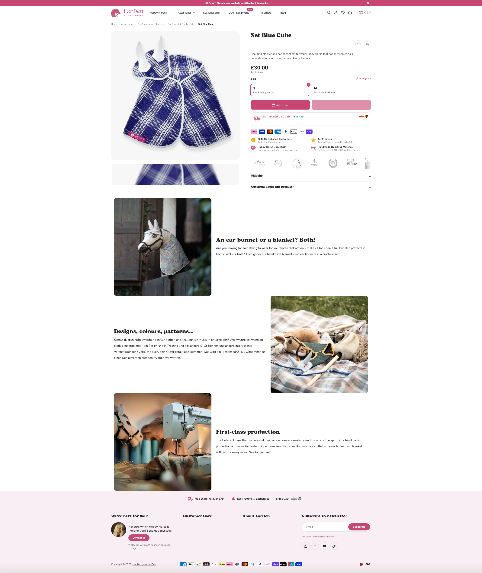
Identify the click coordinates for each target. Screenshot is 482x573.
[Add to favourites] (358, 43)
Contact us (139, 537)
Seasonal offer (211, 12)
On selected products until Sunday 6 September (243, 3)
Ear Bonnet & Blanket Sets (181, 24)
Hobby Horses (158, 12)
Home (114, 24)
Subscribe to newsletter (324, 516)
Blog (283, 12)
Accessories (184, 12)
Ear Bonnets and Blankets (151, 24)
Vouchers (265, 12)
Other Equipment (240, 12)
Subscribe (359, 527)
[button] (368, 3)
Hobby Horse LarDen (144, 564)
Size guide (365, 78)
